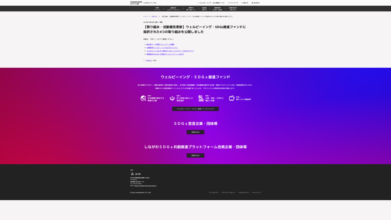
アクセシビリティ (244, 193)
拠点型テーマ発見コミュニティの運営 (160, 44)
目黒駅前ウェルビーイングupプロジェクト (162, 48)
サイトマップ (256, 193)
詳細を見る (196, 132)
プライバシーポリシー (229, 193)
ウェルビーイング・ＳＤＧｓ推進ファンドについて (195, 109)
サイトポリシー (214, 193)
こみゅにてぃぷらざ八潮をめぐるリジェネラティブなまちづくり (170, 51)
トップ (145, 16)
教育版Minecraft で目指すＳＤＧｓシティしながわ (165, 54)
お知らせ (154, 16)
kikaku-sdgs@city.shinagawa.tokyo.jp (145, 186)
